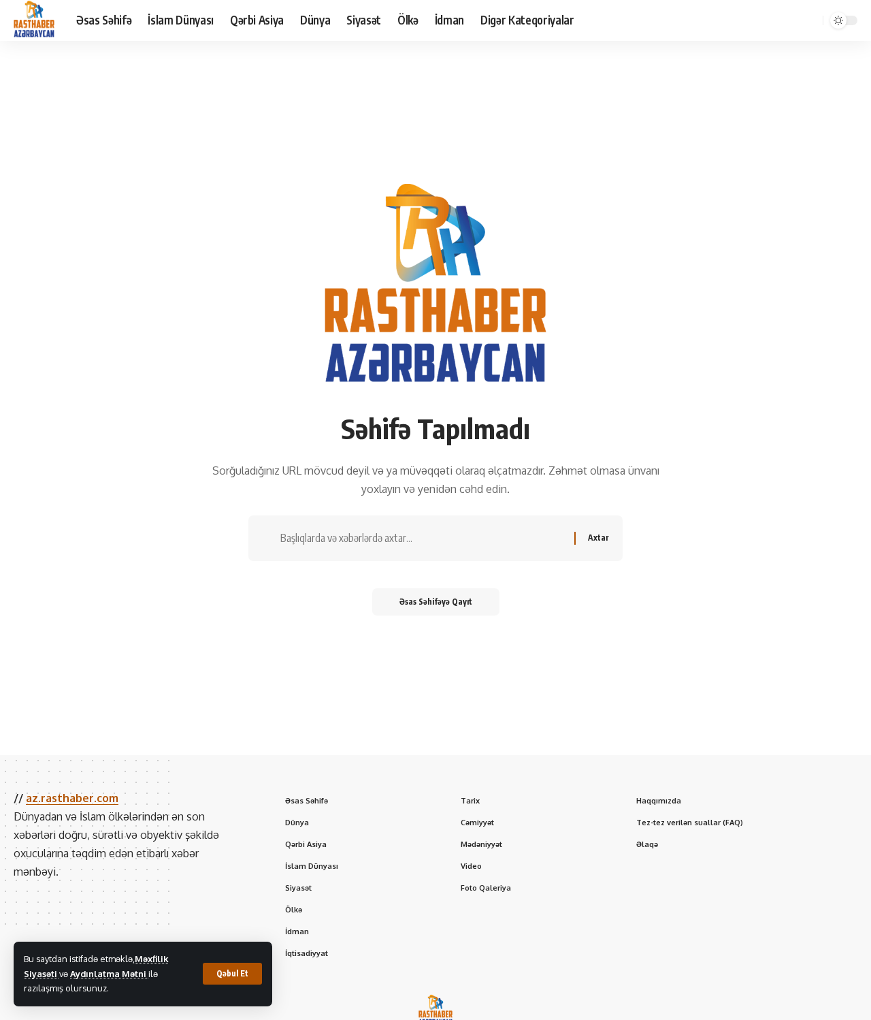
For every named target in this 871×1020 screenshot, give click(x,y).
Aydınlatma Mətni (109, 973)
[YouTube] (745, 20)
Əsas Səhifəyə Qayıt (435, 601)
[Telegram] (775, 20)
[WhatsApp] (790, 20)
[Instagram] (760, 20)
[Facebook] (715, 20)
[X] (730, 20)
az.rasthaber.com (72, 798)
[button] (232, 974)
